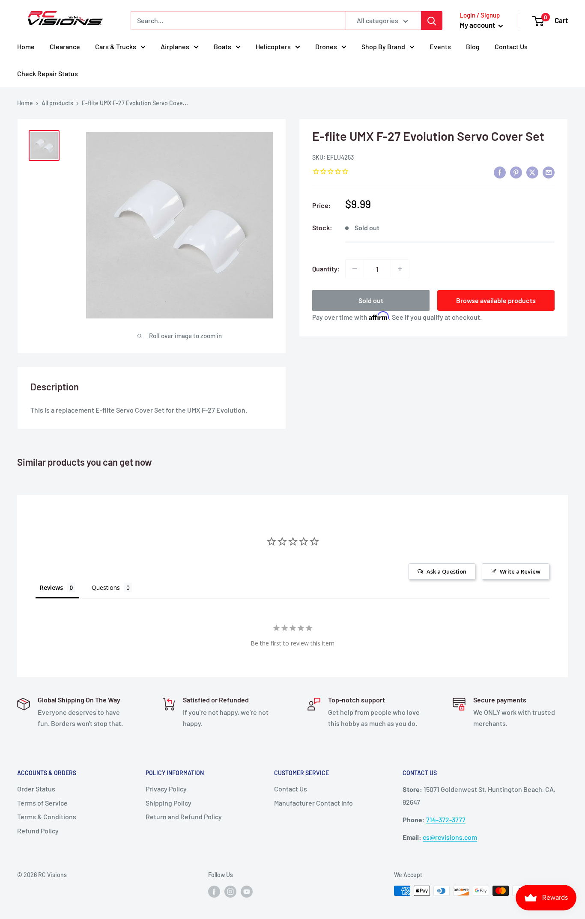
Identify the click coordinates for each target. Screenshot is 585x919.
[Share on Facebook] (500, 171)
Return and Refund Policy (184, 816)
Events (440, 46)
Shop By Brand (383, 46)
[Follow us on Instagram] (230, 892)
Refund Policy (38, 831)
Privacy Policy (166, 789)
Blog (473, 46)
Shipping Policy (168, 803)
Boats (222, 46)
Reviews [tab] (51, 587)
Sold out (370, 300)
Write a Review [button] (520, 571)
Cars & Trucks (115, 46)
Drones (326, 46)
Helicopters (273, 46)
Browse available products (496, 300)
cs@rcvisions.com (450, 837)
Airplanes (175, 46)
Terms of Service (42, 803)
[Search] (431, 20)
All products (57, 103)
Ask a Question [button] (446, 571)
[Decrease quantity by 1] (355, 269)
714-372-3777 (446, 819)
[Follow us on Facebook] (214, 892)
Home (26, 46)
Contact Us (511, 46)
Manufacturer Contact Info (313, 803)
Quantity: (326, 269)
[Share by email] (549, 171)
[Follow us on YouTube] (247, 892)
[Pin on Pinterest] (516, 171)
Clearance (65, 46)
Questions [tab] (106, 587)
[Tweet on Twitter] (532, 171)
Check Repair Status (47, 73)
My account (478, 25)
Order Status (36, 789)
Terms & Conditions (46, 816)
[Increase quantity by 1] (400, 269)
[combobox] (238, 20)
